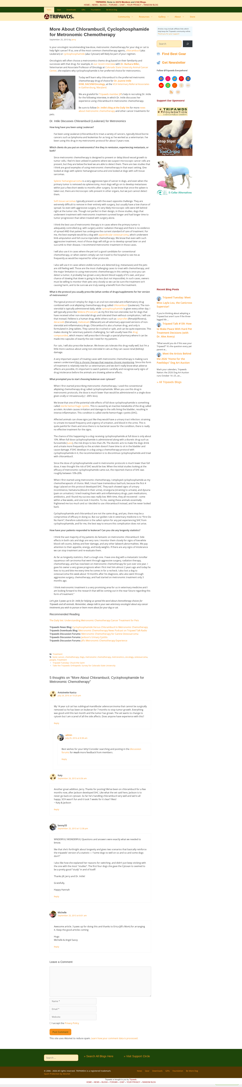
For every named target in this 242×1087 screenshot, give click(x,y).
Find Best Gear (174, 54)
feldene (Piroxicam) (87, 311)
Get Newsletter (173, 62)
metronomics (118, 657)
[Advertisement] (174, 241)
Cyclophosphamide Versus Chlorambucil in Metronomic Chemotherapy (110, 627)
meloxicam (84, 322)
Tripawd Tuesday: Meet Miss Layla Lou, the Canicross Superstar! (174, 302)
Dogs (82, 657)
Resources (144, 16)
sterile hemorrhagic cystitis (75, 406)
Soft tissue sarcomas (65, 201)
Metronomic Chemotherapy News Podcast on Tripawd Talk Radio (112, 630)
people (53, 659)
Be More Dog (111, 9)
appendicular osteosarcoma (114, 234)
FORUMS (113, 4)
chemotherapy (72, 657)
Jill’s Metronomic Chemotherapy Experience (104, 640)
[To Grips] (174, 155)
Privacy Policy (72, 1023)
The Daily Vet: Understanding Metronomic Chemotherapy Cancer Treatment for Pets (94, 620)
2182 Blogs (140, 2)
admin (68, 735)
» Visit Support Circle (137, 1056)
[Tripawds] (59, 16)
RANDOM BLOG (151, 4)
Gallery (162, 16)
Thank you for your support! (168, 34)
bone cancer (58, 657)
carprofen (122, 318)
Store (192, 16)
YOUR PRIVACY (134, 4)
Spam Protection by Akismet (57, 1073)
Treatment (57, 654)
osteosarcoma (140, 657)
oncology (129, 657)
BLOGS (103, 4)
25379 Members (123, 2)
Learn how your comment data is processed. (114, 1038)
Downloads (71, 9)
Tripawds (133, 1079)
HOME (87, 4)
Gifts (83, 9)
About (178, 16)
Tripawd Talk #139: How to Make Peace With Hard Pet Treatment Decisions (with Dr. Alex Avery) (174, 330)
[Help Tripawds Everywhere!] (172, 115)
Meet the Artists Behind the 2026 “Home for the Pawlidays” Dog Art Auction (174, 358)
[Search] (187, 43)
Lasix (69, 442)
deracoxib (59, 322)
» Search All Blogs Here (98, 1056)
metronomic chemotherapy (98, 657)
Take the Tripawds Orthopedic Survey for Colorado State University (84, 665)
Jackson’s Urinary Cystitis (94, 637)
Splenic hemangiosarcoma (68, 180)
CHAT (122, 4)
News (49, 9)
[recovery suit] (174, 194)
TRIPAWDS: (101, 2)
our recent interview (104, 63)
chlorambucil (133, 50)
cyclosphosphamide (74, 53)
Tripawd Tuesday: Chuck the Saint (69, 662)
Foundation (96, 9)
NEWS (95, 4)
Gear (59, 9)
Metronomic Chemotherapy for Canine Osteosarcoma (109, 633)
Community (124, 16)
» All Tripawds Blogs (169, 382)
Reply (56, 723)
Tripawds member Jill (110, 94)
